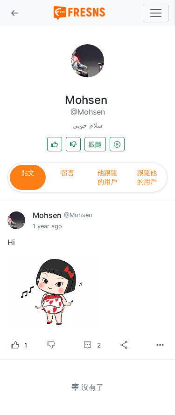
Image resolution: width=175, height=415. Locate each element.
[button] (14, 13)
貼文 (28, 173)
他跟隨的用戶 (107, 177)
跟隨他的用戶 (147, 177)
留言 (67, 173)
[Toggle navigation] (156, 13)
